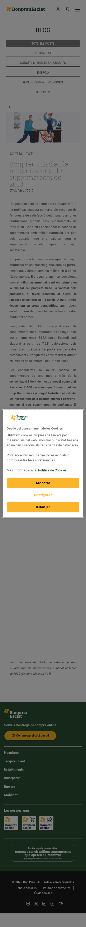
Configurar (43, 495)
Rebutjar (43, 507)
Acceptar (43, 483)
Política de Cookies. (53, 470)
